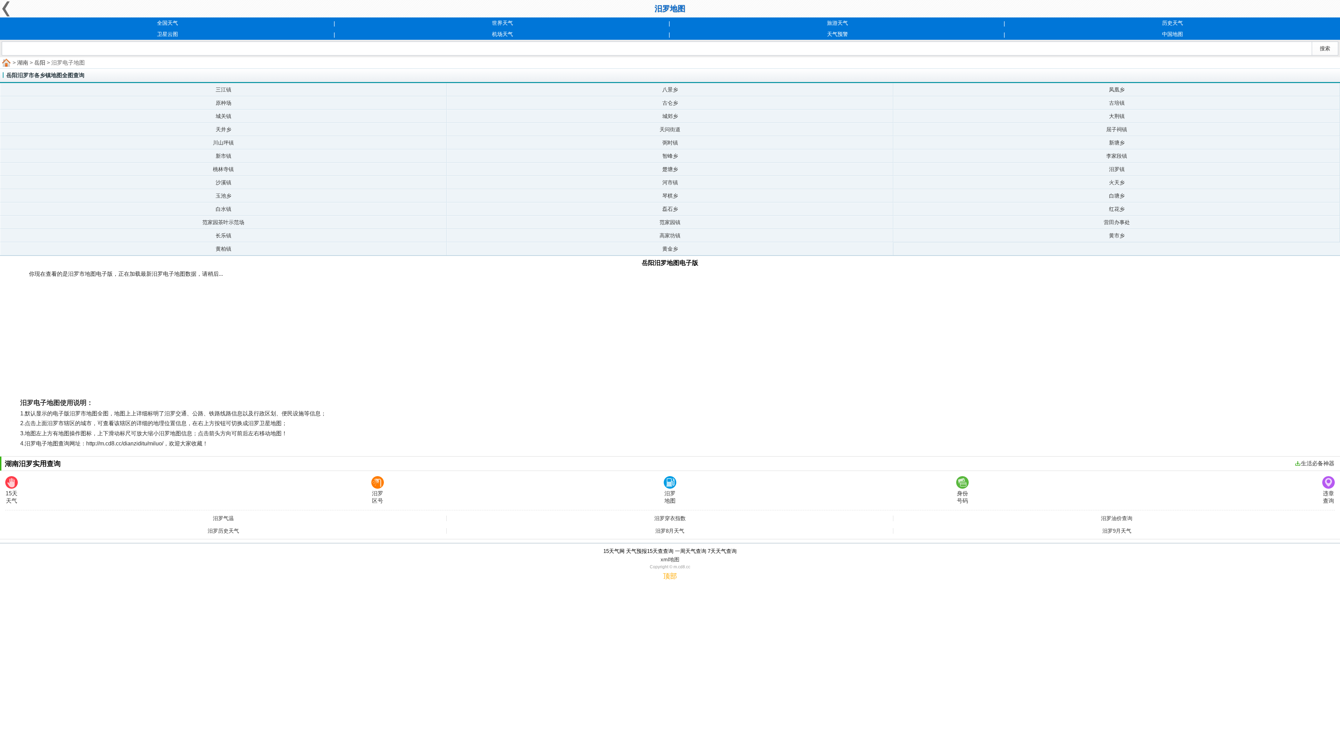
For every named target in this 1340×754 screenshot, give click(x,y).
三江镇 (223, 90)
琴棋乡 (670, 196)
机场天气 (502, 34)
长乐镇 (223, 235)
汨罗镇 (1117, 169)
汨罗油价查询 (1116, 518)
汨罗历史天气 (223, 531)
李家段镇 (1116, 156)
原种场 (223, 103)
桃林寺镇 (223, 169)
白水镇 (223, 209)
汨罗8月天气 (669, 531)
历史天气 (1172, 23)
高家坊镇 (670, 235)
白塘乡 (1117, 196)
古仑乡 (670, 103)
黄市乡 (1117, 235)
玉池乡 (223, 196)
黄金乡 (670, 249)
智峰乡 (670, 156)
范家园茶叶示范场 (223, 222)
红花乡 (1117, 209)
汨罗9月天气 (1116, 531)
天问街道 (670, 129)
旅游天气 (837, 23)
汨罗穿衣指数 (670, 518)
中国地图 (1172, 34)
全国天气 (167, 23)
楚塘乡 (670, 169)
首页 (5, 62)
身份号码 (962, 497)
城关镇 (223, 116)
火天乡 (1117, 182)
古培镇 (1117, 103)
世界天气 (502, 23)
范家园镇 (670, 222)
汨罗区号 (377, 497)
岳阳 (39, 63)
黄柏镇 (223, 249)
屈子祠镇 (1116, 129)
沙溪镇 (223, 182)
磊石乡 (670, 209)
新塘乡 (1117, 143)
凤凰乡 (1117, 90)
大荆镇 (1117, 116)
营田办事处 (1117, 222)
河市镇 (670, 182)
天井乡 (223, 129)
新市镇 (223, 156)
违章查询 (1328, 497)
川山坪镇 (223, 143)
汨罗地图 (670, 497)
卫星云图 (167, 34)
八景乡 (670, 90)
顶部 (670, 576)
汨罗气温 (223, 518)
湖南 (22, 63)
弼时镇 (670, 143)
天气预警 (837, 34)
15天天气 (11, 497)
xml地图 (670, 559)
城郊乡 (670, 116)
